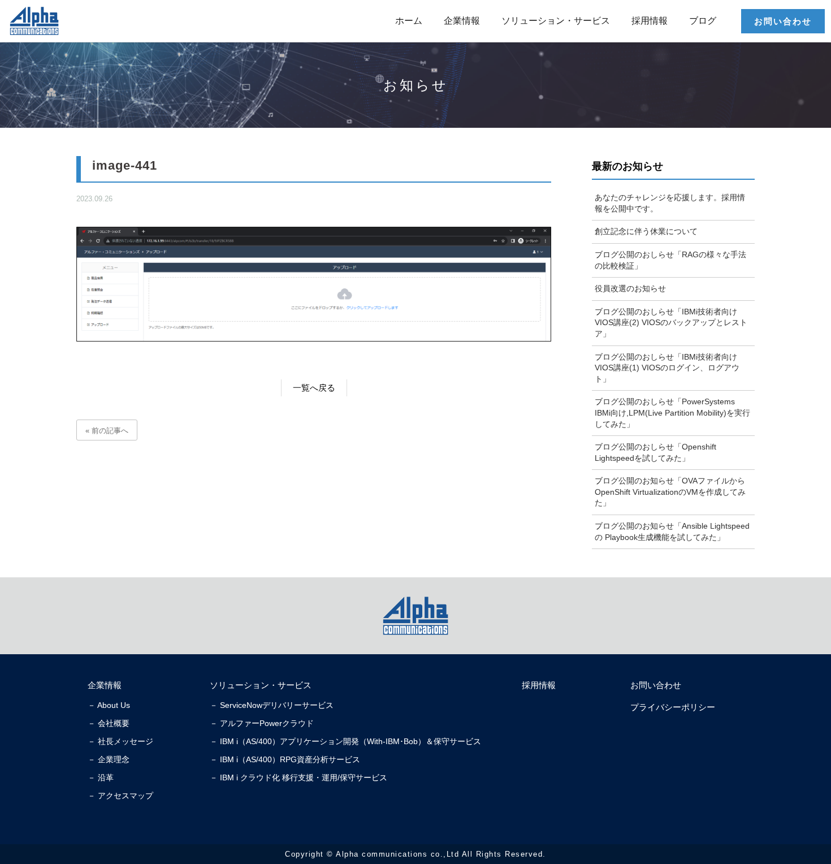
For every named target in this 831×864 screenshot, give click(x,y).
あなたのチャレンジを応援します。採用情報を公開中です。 (670, 203)
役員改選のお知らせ (630, 288)
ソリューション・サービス (555, 20)
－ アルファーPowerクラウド (262, 723)
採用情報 (649, 20)
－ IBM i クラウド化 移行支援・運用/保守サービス (298, 777)
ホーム (408, 20)
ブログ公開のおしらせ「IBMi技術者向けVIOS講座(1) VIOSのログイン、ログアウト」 (667, 367)
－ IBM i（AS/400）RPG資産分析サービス (285, 759)
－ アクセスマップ (120, 795)
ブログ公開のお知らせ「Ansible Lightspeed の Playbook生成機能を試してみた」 (672, 531)
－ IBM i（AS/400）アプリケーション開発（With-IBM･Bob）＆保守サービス (345, 741)
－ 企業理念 (108, 759)
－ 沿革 (101, 777)
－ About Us (109, 705)
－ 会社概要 (108, 723)
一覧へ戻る (314, 387)
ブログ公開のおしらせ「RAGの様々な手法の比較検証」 (670, 260)
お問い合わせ (783, 21)
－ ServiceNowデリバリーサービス (272, 705)
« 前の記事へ (106, 430)
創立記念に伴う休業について (646, 231)
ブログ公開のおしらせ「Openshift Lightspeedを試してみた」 (655, 452)
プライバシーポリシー (672, 707)
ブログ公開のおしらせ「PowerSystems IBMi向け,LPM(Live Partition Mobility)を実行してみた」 (672, 412)
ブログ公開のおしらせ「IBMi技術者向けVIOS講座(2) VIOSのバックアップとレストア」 (671, 322)
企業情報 (462, 20)
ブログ (702, 20)
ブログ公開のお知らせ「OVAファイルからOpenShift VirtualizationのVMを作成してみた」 (670, 491)
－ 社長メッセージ (120, 741)
